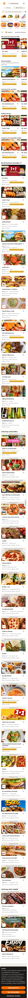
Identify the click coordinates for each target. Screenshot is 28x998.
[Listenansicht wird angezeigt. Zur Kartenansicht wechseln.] (25, 12)
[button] (3, 3)
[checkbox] (4, 26)
